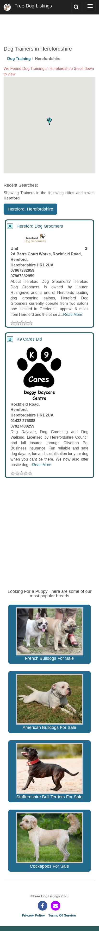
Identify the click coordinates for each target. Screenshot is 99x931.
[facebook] (42, 906)
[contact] (55, 906)
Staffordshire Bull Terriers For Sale (49, 796)
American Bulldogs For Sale (49, 727)
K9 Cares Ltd (24, 339)
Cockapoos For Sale (49, 866)
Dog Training (19, 59)
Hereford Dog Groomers (35, 226)
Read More (72, 314)
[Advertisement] (49, 26)
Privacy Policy (33, 915)
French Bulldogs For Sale (49, 658)
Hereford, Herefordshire (30, 209)
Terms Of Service (62, 915)
